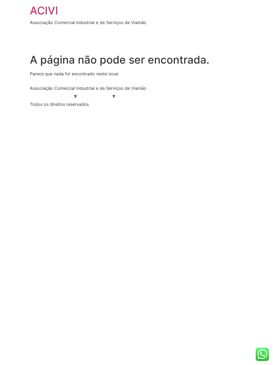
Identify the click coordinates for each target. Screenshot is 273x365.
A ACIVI (62, 96)
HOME (40, 31)
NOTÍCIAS (200, 31)
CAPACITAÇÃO (194, 96)
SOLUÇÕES (46, 41)
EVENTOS (171, 31)
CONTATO (76, 41)
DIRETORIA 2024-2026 (130, 31)
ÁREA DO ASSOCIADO (77, 31)
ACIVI (44, 10)
